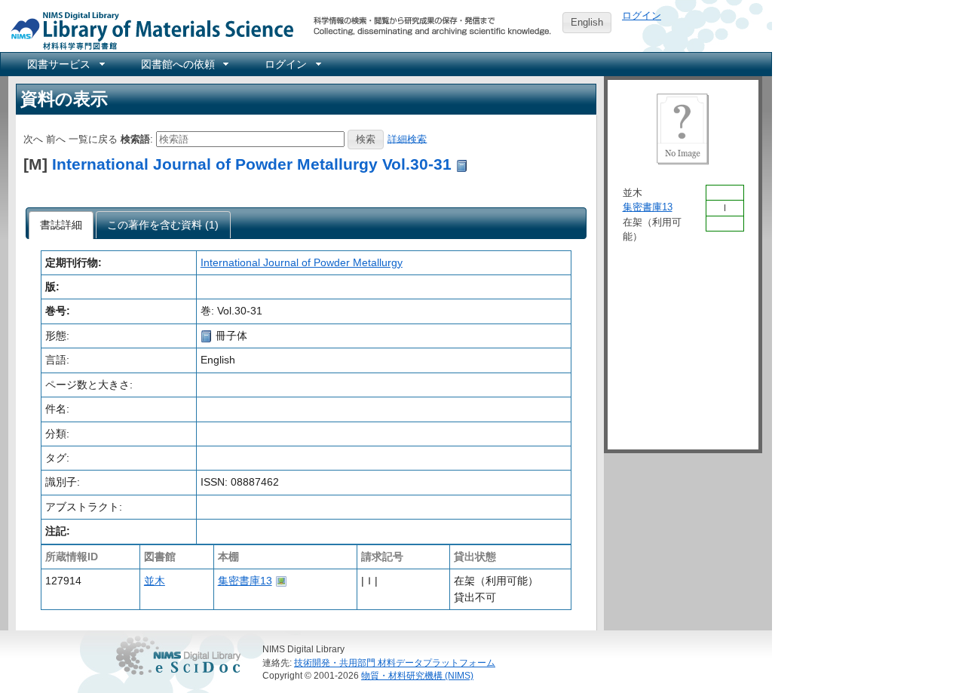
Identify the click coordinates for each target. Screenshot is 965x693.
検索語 (135, 138)
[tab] (61, 225)
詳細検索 (407, 138)
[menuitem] (65, 64)
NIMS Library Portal (148, 30)
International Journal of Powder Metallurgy (302, 262)
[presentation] (61, 225)
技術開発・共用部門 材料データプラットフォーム (394, 662)
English (587, 22)
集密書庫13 (245, 581)
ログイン (641, 15)
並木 (154, 581)
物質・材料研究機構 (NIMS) (417, 675)
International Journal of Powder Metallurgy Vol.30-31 (252, 164)
